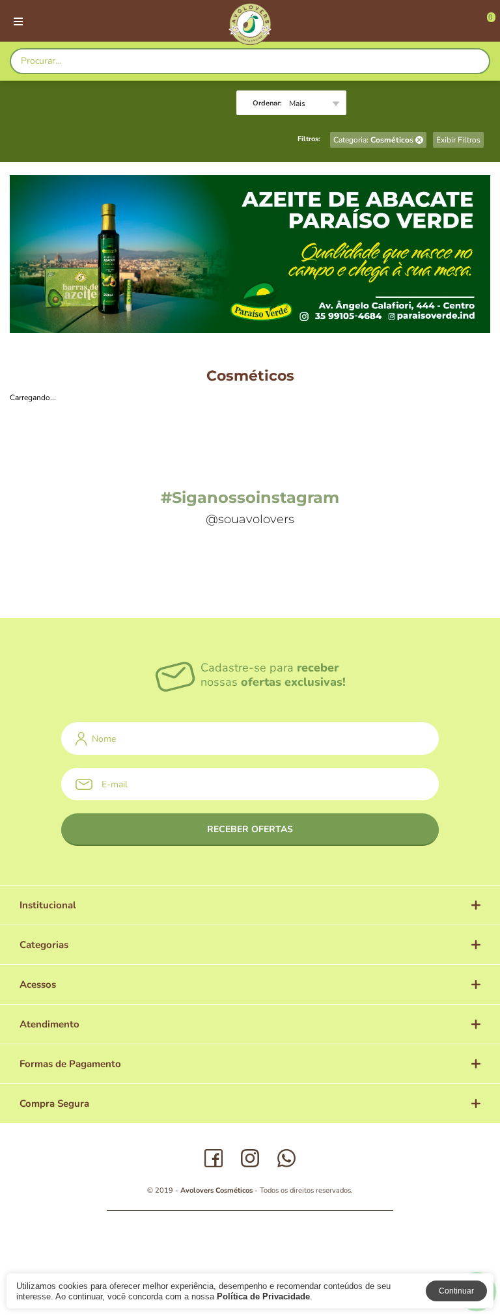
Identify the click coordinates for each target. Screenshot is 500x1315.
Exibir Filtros (458, 140)
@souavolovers (250, 519)
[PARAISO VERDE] (250, 24)
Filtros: (309, 139)
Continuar (456, 1290)
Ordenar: (267, 103)
